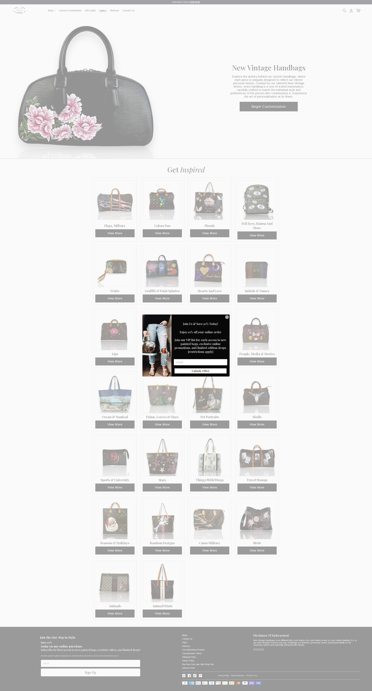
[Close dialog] (227, 317)
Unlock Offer (201, 371)
